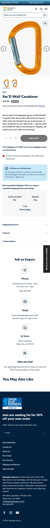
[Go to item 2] (14, 83)
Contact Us (7, 447)
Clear (39, 15)
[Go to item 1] (6, 83)
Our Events (7, 456)
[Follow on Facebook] (4, 512)
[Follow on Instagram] (11, 512)
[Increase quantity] (16, 138)
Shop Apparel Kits (33, 3)
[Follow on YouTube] (17, 512)
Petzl (4, 92)
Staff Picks (12, 367)
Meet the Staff (8, 469)
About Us (6, 451)
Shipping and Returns (11, 464)
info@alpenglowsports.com (13, 501)
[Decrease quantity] (6, 138)
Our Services (8, 460)
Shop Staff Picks (9, 443)
